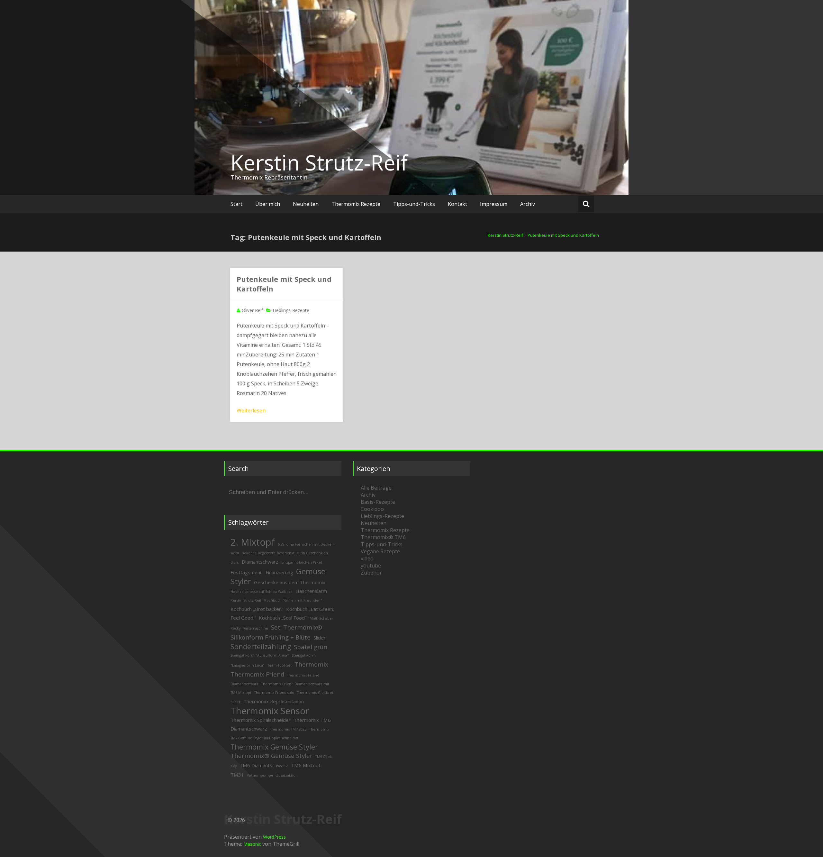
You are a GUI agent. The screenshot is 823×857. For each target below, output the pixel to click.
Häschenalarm (311, 591)
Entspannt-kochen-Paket (301, 562)
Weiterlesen (251, 410)
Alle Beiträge (376, 487)
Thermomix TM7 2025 (288, 729)
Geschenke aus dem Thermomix (289, 582)
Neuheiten (306, 203)
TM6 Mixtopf (305, 765)
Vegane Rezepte (380, 551)
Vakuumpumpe (260, 775)
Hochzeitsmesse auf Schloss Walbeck (262, 591)
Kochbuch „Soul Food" (283, 617)
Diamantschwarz (260, 561)
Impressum (493, 203)
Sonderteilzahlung (261, 646)
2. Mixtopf (253, 542)
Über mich (267, 203)
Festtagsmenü (247, 572)
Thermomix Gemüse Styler (274, 746)
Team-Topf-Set (279, 665)
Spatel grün (310, 647)
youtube (371, 565)
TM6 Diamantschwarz (264, 765)
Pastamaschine (255, 628)
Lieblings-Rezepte (291, 310)
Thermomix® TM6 (383, 537)
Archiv (527, 203)
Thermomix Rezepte (355, 203)
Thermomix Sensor (270, 711)
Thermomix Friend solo (274, 692)
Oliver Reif (252, 310)
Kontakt (457, 203)
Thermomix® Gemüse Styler (271, 755)
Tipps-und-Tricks (414, 203)
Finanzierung (279, 572)
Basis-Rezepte (378, 501)
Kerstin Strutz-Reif (319, 162)
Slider (319, 637)
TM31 (237, 774)
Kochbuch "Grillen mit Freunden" (293, 600)
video (367, 558)
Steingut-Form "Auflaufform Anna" (260, 655)
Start (236, 203)
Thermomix (311, 664)
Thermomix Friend (257, 674)
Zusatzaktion (287, 775)
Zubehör (371, 572)
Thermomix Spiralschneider (261, 720)
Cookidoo (372, 508)
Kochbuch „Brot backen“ (257, 609)
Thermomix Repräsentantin (273, 701)
